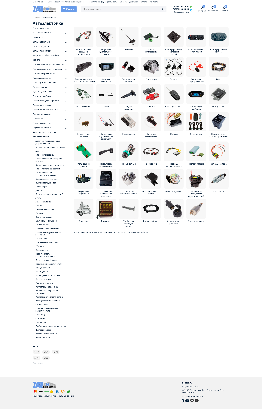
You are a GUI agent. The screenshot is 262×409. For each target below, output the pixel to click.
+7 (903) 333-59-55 (180, 9)
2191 (36, 358)
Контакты (154, 2)
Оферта (123, 2)
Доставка (133, 2)
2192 (46, 358)
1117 (36, 352)
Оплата (144, 2)
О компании (38, 2)
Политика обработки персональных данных (65, 2)
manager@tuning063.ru (192, 396)
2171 (46, 352)
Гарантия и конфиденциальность (102, 2)
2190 (55, 352)
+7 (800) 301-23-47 (180, 6)
